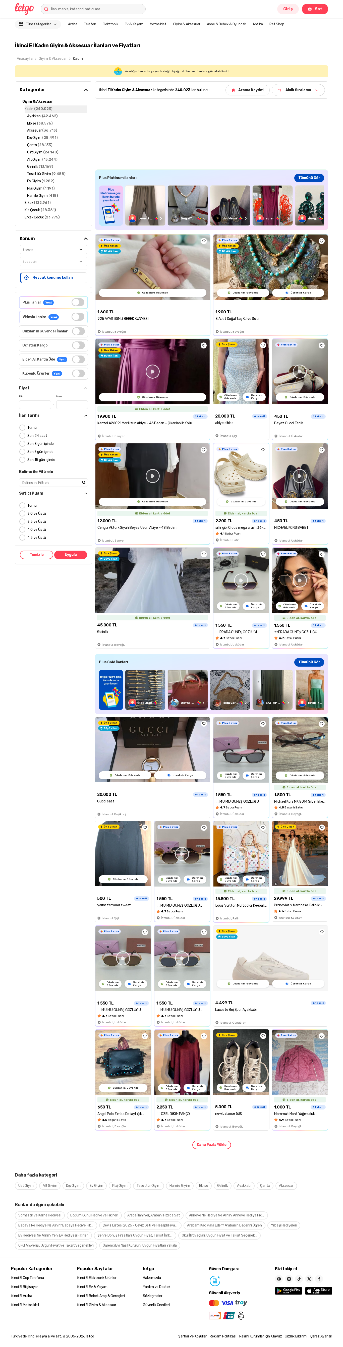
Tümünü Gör (309, 178)
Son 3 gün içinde (40, 444)
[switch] (78, 302)
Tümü (32, 428)
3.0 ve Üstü (36, 513)
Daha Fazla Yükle (211, 1145)
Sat (318, 9)
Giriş (288, 9)
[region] (211, 205)
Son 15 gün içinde (41, 460)
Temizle (37, 555)
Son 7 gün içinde (40, 452)
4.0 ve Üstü (36, 530)
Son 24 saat (37, 436)
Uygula (71, 555)
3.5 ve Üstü (36, 521)
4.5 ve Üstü (36, 538)
